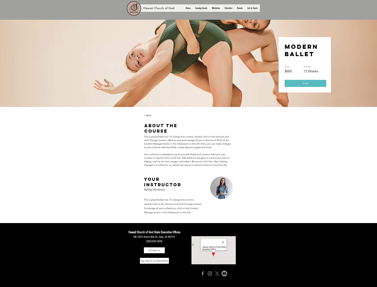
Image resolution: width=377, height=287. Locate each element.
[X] (217, 273)
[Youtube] (224, 273)
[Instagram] (210, 273)
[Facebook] (203, 273)
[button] (216, 8)
